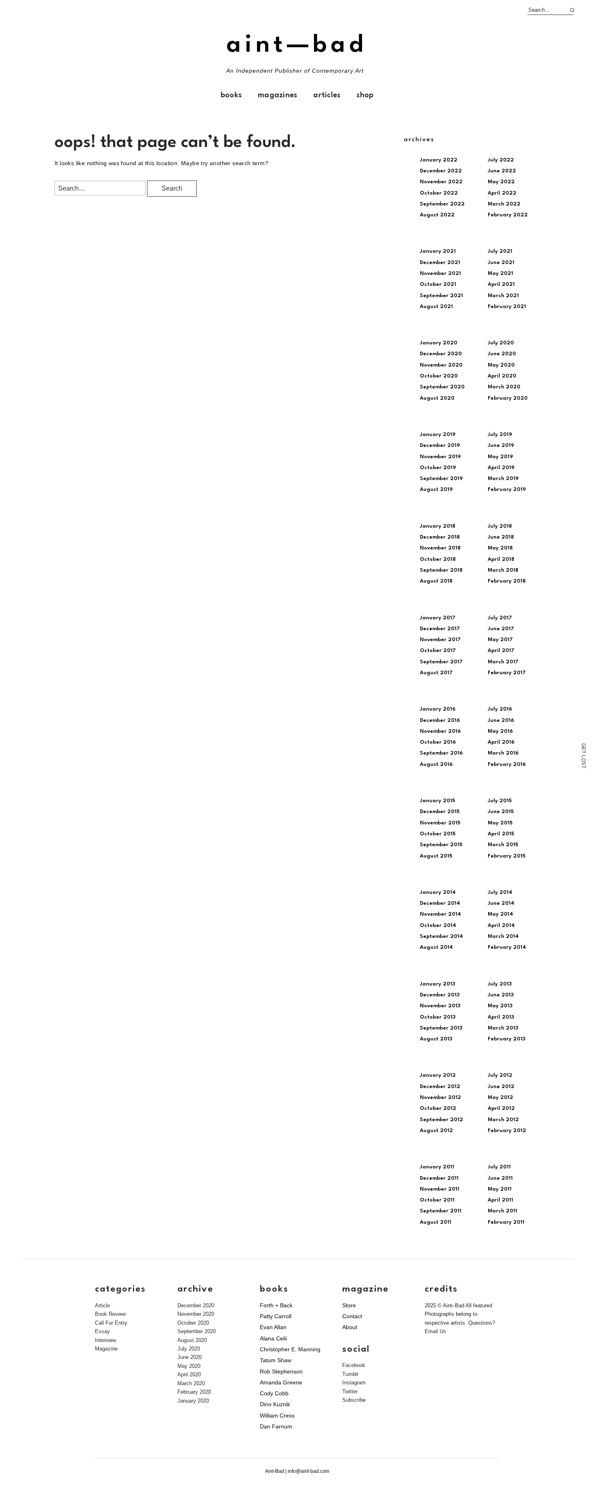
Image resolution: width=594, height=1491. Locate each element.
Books (231, 95)
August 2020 (437, 398)
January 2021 (438, 251)
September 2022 (442, 204)
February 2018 (507, 581)
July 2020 (501, 343)
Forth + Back (276, 1305)
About (349, 1327)
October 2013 (437, 1017)
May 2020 (501, 365)
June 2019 (501, 445)
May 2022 (501, 182)
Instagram (354, 1383)
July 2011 (499, 1167)
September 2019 (441, 478)
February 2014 (507, 947)
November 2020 (441, 365)
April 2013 (501, 1017)
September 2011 (440, 1211)
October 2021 (438, 284)
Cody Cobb (274, 1393)
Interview (105, 1340)
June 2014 (501, 903)
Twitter (350, 1391)
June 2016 (501, 720)
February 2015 (506, 856)
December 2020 (441, 353)
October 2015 (437, 834)
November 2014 (440, 914)
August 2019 (436, 489)
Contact (352, 1316)
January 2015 (437, 800)
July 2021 (500, 251)
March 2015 (503, 844)
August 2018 (436, 581)
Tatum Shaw (275, 1360)
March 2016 (503, 753)
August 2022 (437, 215)
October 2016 (438, 742)
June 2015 (501, 811)
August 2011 (435, 1222)
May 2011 (500, 1189)
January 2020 (438, 343)
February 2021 (507, 306)
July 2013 (500, 984)
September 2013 (441, 1028)
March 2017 (503, 662)
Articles (326, 95)
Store (349, 1305)
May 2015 (500, 823)
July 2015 (500, 800)
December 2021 (440, 262)
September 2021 (441, 295)
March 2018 (503, 570)
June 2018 (501, 537)
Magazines (277, 95)
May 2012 (500, 1097)
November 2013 (440, 1006)
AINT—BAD (297, 45)
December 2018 (440, 537)
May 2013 (500, 1006)
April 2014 (501, 925)
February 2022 (508, 215)
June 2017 (501, 628)
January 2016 (437, 709)
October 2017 (438, 650)
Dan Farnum (276, 1426)
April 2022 (502, 193)
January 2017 (437, 618)
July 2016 (500, 709)
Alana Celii (273, 1338)
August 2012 (436, 1130)
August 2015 (436, 856)
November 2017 (440, 639)
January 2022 (438, 160)
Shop (364, 95)
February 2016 (507, 764)
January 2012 (438, 1075)
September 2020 (442, 387)
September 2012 (441, 1119)
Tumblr (350, 1374)
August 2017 (436, 672)
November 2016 (440, 731)
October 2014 (438, 925)
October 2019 (438, 467)
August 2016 (436, 764)
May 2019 (500, 456)
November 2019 (440, 456)
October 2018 (438, 559)
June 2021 (501, 262)
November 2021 (440, 273)
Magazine (106, 1349)
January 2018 (437, 526)
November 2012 (440, 1097)
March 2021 (503, 295)
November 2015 (440, 823)
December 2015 (439, 811)
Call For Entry (111, 1323)
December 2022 (441, 171)
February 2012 (507, 1130)
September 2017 (441, 662)
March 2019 (503, 478)
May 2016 (500, 731)
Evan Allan (273, 1327)
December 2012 (440, 1086)
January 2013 (437, 984)
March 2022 (504, 204)
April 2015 (501, 834)
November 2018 (440, 548)
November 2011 (439, 1189)
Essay (102, 1331)
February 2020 (508, 398)
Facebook (353, 1365)
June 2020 (502, 353)
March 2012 (503, 1119)
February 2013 (506, 1039)
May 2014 (500, 914)
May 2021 (500, 273)
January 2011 (437, 1167)
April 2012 (501, 1108)
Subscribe (354, 1400)
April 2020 (502, 376)
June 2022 (502, 171)
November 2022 (441, 182)
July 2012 (500, 1075)
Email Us (435, 1331)
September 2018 (441, 570)
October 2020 (439, 376)
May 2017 (500, 639)
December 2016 (440, 720)
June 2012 (501, 1086)
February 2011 (506, 1222)
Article (102, 1305)
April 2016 (501, 742)
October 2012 (438, 1108)
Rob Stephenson (281, 1371)
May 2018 (500, 548)
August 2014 (436, 947)
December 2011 (439, 1178)
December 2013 (439, 995)
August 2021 (436, 306)
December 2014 (440, 903)
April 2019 (501, 467)
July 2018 (500, 526)
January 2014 (438, 892)
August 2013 (436, 1039)
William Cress (277, 1415)
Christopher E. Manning (290, 1349)
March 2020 (504, 387)
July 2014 (500, 892)
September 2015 (441, 844)
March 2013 (503, 1028)
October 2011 (437, 1200)
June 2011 (500, 1178)
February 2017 (507, 672)
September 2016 (441, 753)
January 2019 (437, 434)
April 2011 (500, 1200)
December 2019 (440, 445)
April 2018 (501, 559)
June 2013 (501, 995)
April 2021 (501, 284)
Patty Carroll (275, 1316)
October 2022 (439, 193)
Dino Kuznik (275, 1404)
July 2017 (500, 618)
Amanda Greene (281, 1382)
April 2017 (501, 650)
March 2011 (502, 1211)
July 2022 (501, 160)
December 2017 (440, 628)
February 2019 (507, 489)
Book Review (110, 1314)
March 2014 (503, 936)
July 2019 (500, 434)
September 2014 (441, 936)
